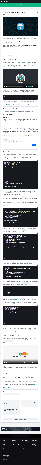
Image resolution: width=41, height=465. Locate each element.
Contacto (13, 445)
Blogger (22, 464)
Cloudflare (14, 55)
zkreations (6, 1)
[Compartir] (37, 12)
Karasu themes (24, 443)
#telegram (10, 387)
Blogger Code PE (25, 441)
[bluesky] (16, 436)
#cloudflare (5, 387)
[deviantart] (30, 436)
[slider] (14, 86)
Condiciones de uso (6, 445)
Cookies (4, 447)
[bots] (20, 5)
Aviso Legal (5, 441)
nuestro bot (35, 384)
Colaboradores (34, 444)
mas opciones (16, 299)
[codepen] (25, 436)
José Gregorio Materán (24, 445)
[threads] (18, 436)
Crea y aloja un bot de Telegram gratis (29, 402)
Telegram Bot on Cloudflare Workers (12, 394)
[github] (20, 436)
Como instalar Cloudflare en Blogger (11, 402)
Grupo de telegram (15, 444)
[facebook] (11, 436)
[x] (14, 436)
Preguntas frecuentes (14, 442)
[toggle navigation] (1, 1)
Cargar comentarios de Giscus (21, 419)
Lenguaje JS (24, 448)
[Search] (37, 1)
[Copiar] (37, 95)
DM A (5, 459)
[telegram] (23, 436)
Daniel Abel (29, 464)
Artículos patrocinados (34, 442)
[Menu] (39, 1)
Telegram (14, 53)
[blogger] (27, 436)
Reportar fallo (34, 445)
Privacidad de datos (5, 444)
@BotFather (18, 62)
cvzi (16, 45)
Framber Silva (24, 447)
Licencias (4, 448)
